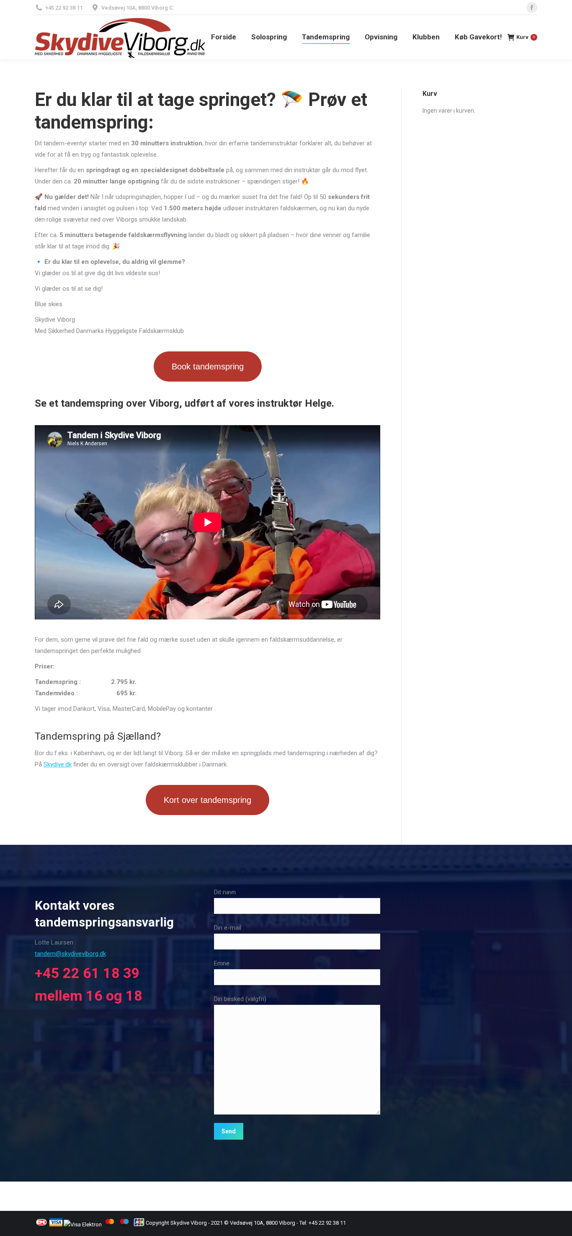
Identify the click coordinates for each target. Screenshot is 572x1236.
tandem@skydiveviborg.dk (70, 953)
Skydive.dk (58, 764)
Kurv (525, 37)
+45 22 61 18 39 (87, 973)
